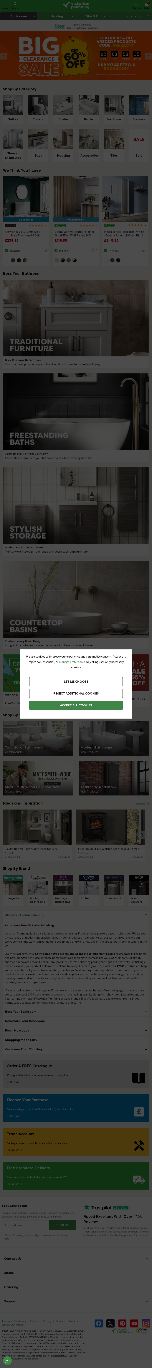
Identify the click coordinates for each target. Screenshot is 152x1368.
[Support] (7, 1360)
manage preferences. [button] (72, 662)
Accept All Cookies (76, 705)
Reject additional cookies (76, 693)
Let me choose (76, 682)
